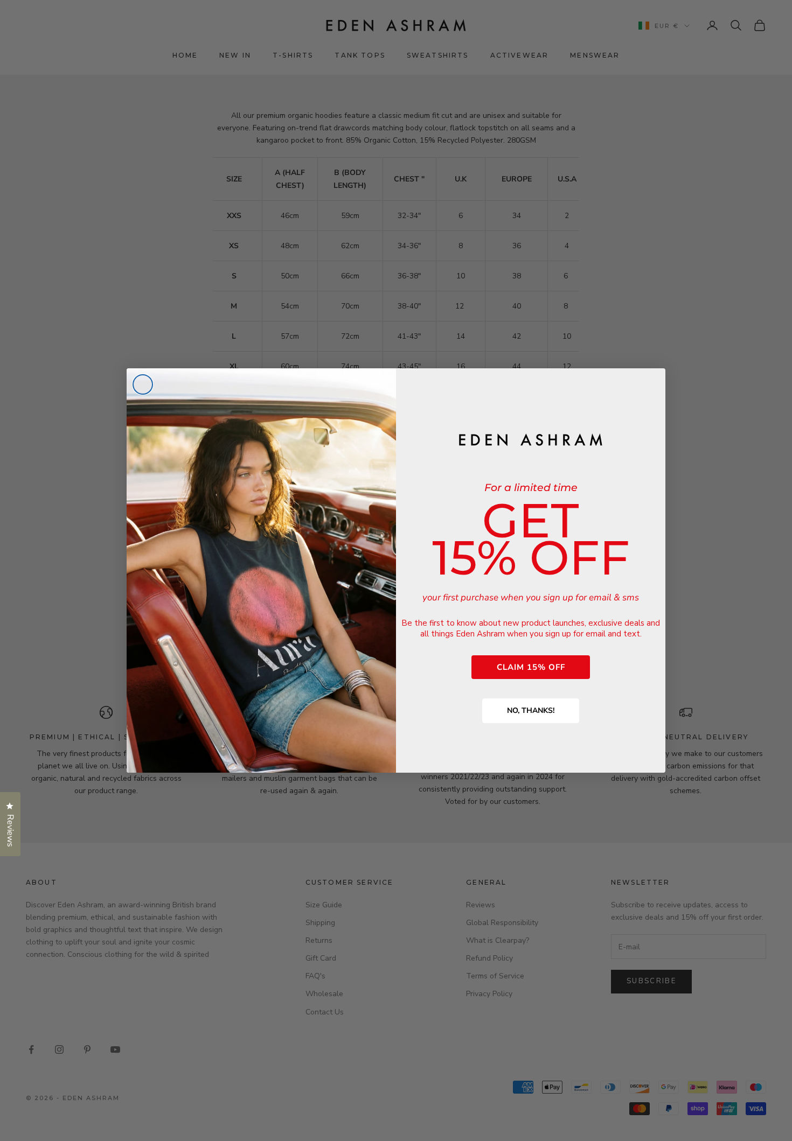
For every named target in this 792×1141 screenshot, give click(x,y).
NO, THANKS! (530, 710)
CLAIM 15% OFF (531, 667)
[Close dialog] (142, 384)
